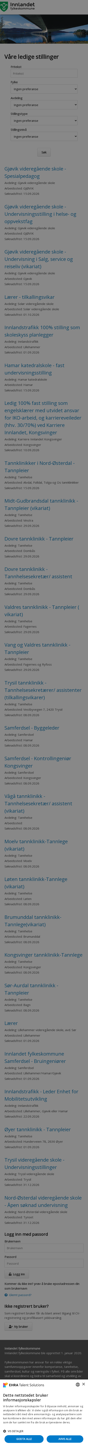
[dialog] (44, 1413)
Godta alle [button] (24, 1439)
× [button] (83, 1384)
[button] (44, 1431)
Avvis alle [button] (65, 1439)
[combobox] (78, 1385)
